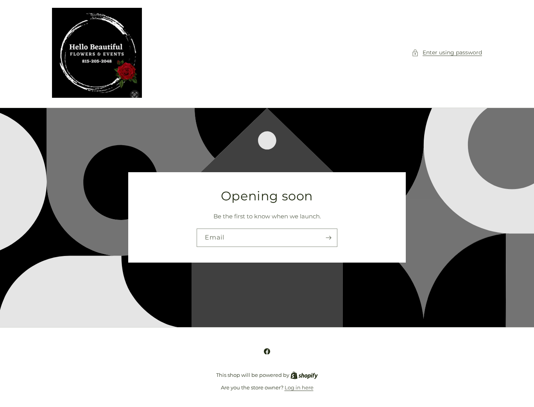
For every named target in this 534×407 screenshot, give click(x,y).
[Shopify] (304, 375)
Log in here (299, 387)
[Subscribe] (328, 238)
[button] (447, 53)
